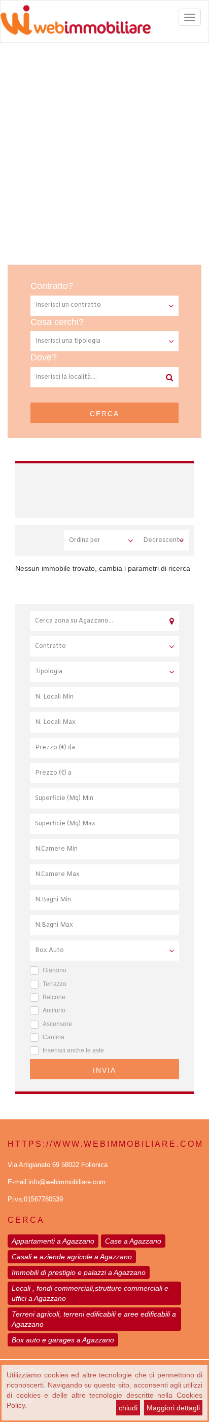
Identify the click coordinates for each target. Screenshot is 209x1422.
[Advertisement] (104, 152)
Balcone (54, 997)
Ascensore (57, 1024)
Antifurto (54, 1010)
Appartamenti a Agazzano (53, 1241)
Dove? (43, 357)
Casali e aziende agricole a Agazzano (72, 1257)
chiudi (128, 1408)
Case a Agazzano (133, 1241)
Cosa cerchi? (57, 322)
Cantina (53, 1037)
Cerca (104, 414)
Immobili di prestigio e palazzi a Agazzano (79, 1272)
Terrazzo (54, 984)
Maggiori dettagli (173, 1408)
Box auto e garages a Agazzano (63, 1340)
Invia (104, 1070)
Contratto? (51, 286)
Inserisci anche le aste (73, 1050)
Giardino (54, 970)
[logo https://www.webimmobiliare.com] (104, 20)
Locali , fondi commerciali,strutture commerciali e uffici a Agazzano (90, 1293)
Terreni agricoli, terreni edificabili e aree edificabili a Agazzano (94, 1319)
